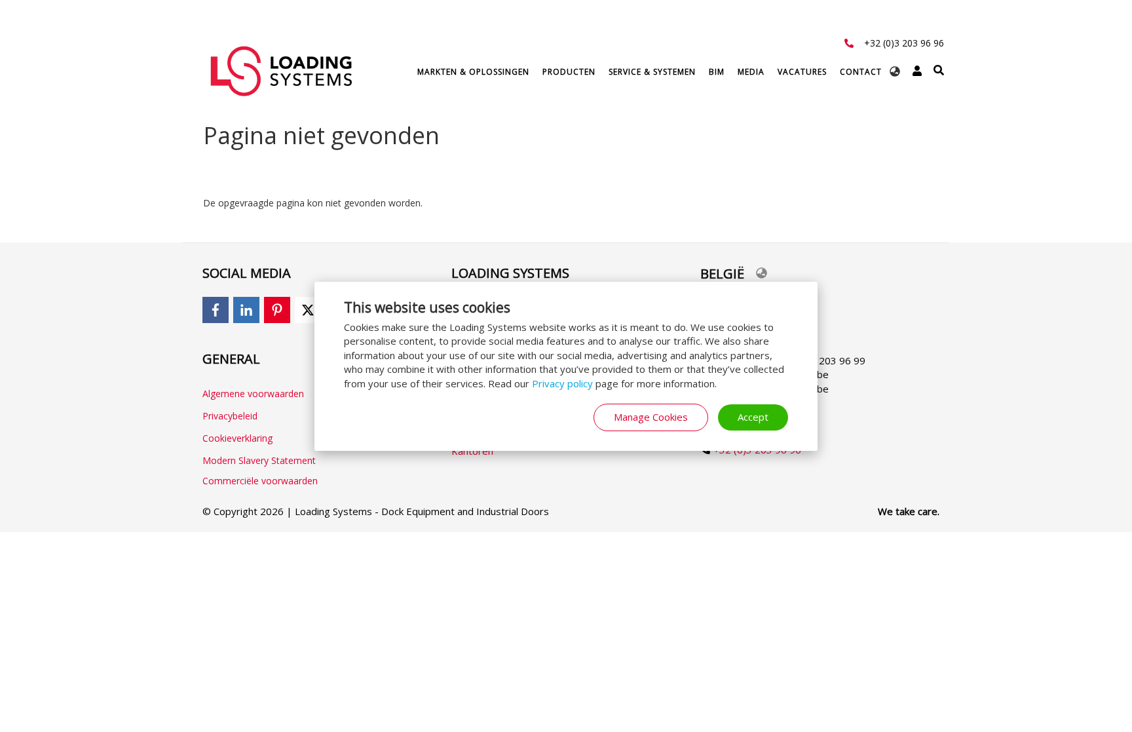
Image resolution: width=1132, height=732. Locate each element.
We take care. (908, 511)
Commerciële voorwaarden (260, 480)
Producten (568, 71)
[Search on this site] (938, 70)
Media (751, 71)
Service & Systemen (652, 71)
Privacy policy (562, 383)
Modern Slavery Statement (259, 460)
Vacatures (802, 71)
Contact (861, 71)
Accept (753, 416)
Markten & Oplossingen (473, 71)
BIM (717, 71)
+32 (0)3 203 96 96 (904, 43)
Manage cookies (651, 416)
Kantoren (472, 450)
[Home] (281, 71)
